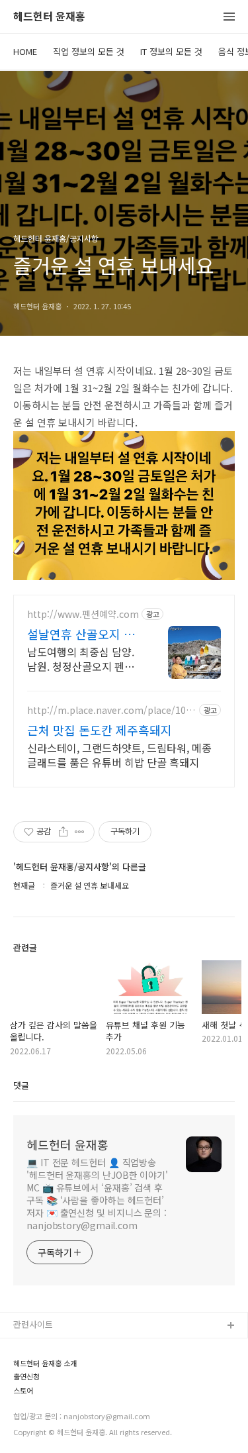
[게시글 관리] (79, 832)
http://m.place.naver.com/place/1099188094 (111, 710)
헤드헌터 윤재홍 (49, 17)
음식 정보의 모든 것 (49, 1389)
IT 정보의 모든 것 (171, 51)
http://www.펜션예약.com (83, 614)
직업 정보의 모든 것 (88, 51)
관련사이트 (33, 1324)
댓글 (21, 1085)
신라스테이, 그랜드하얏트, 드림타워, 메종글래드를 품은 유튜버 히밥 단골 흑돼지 (119, 755)
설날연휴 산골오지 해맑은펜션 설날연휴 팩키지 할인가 (81, 634)
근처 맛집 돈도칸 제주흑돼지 (99, 730)
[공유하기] (63, 832)
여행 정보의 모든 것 (49, 1411)
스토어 (26, 1432)
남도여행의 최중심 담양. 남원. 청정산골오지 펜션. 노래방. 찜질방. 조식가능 (82, 659)
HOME (25, 51)
